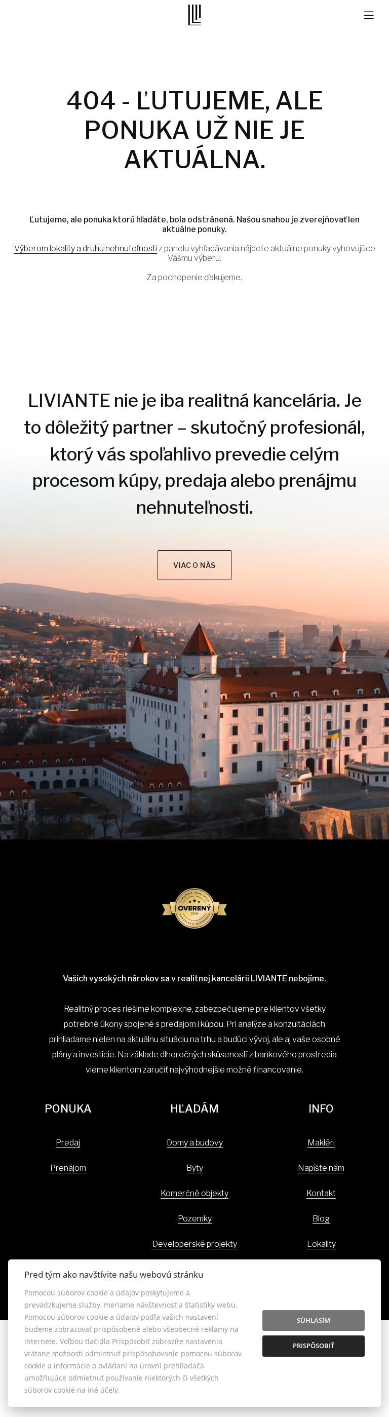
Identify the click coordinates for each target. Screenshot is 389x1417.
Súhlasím (313, 1320)
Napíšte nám (321, 1168)
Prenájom (68, 1168)
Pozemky (195, 1218)
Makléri (321, 1142)
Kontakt (321, 1193)
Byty (194, 1168)
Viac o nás (194, 565)
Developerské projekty (194, 1244)
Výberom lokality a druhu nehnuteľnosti (85, 248)
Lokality (321, 1244)
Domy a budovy (195, 1142)
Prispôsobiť (313, 1345)
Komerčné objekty (194, 1193)
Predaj (68, 1142)
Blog (321, 1218)
